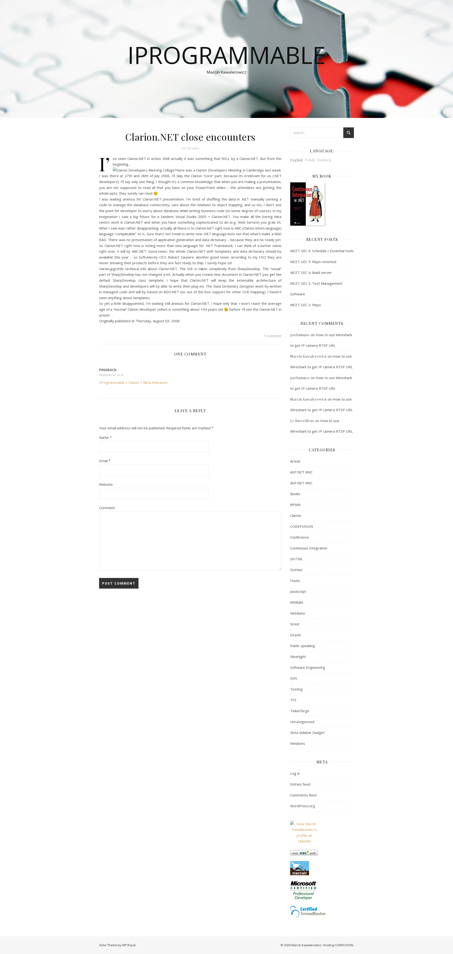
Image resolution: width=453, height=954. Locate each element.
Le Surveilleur (302, 420)
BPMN (295, 504)
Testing (296, 689)
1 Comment (272, 335)
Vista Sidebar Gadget (307, 732)
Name (105, 437)
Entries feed (300, 784)
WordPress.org (302, 805)
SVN (293, 678)
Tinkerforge (299, 710)
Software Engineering (307, 667)
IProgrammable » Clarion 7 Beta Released (133, 382)
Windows (297, 743)
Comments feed (303, 795)
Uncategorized (302, 721)
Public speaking (302, 645)
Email (104, 460)
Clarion (295, 515)
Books (295, 493)
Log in (295, 773)
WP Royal (128, 945)
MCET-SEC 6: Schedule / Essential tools (322, 250)
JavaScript (298, 591)
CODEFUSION (301, 526)
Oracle (295, 634)
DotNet (296, 569)
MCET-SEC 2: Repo (305, 304)
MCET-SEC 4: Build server (311, 272)
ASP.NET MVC (301, 472)
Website (106, 484)
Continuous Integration (308, 548)
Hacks (295, 580)
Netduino (297, 613)
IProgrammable (226, 55)
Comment (107, 507)
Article (295, 461)
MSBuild (296, 602)
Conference (299, 537)
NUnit (294, 624)
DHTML (296, 558)
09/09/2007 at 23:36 (111, 375)
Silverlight (298, 656)
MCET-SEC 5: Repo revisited (313, 261)
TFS (293, 700)
